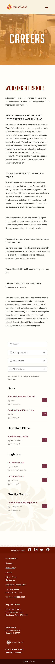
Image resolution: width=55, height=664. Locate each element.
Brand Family (11, 568)
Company (9, 563)
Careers (9, 572)
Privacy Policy (11, 577)
